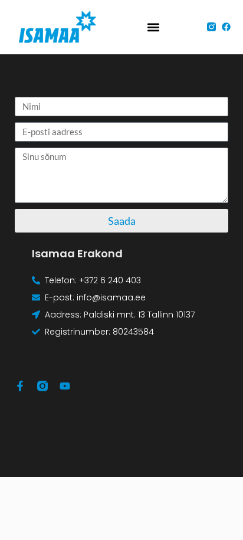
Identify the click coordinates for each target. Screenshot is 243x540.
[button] (153, 27)
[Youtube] (65, 386)
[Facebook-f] (20, 386)
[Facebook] (226, 26)
